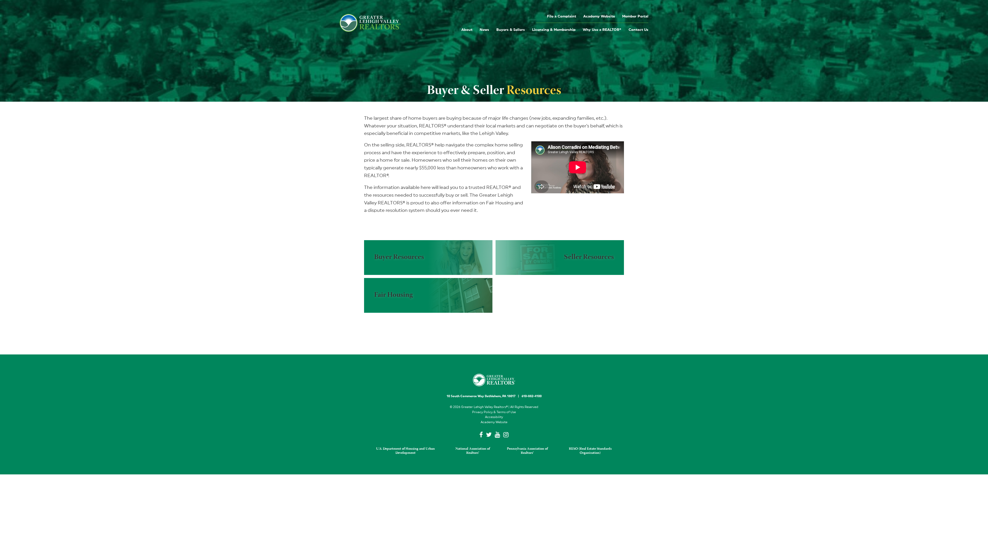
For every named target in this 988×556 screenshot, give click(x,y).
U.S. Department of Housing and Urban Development (405, 451)
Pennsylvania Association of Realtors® (527, 451)
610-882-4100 (532, 396)
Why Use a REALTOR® (602, 30)
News (484, 30)
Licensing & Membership (554, 30)
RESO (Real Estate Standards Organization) (590, 451)
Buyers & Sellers (510, 30)
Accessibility (494, 417)
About (466, 30)
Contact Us (638, 30)
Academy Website (599, 16)
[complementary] (428, 257)
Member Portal (635, 16)
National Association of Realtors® (472, 451)
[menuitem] (561, 16)
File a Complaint (561, 16)
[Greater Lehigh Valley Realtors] (370, 23)
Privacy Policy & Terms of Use (494, 412)
